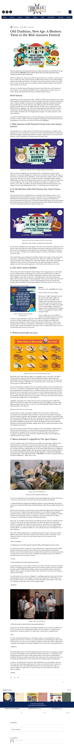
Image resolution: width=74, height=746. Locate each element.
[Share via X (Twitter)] (14, 677)
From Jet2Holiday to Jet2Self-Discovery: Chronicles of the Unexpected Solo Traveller (35, 707)
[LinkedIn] (10, 12)
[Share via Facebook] (11, 677)
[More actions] (63, 27)
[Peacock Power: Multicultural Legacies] (13, 698)
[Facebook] (7, 12)
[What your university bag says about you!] (60, 698)
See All (69, 690)
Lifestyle (13, 672)
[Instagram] (3, 12)
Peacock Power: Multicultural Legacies (12, 707)
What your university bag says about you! (60, 707)
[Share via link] (18, 677)
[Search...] (70, 12)
